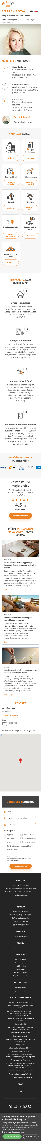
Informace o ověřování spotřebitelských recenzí (20, 1020)
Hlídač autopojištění (20, 973)
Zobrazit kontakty (10, 715)
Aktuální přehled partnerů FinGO (20, 1048)
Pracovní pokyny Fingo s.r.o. (20, 1060)
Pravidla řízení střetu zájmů (20, 1033)
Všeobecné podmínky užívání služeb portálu (20, 1007)
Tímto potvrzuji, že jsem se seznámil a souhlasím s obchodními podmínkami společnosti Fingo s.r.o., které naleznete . (21, 858)
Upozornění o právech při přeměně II (20, 1077)
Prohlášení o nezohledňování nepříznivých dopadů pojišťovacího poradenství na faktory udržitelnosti (20, 1065)
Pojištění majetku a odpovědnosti (20, 846)
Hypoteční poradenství (20, 921)
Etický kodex (20, 1045)
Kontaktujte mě (21, 866)
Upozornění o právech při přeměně (20, 1074)
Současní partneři (20, 987)
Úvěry (9, 842)
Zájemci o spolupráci (20, 991)
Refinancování (29, 834)
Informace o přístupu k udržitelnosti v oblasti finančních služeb (20, 1028)
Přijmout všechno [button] (12, 1136)
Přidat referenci (20, 516)
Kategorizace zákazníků (20, 1036)
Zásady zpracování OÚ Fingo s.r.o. (20, 1002)
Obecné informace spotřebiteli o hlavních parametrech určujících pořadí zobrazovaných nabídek (20, 1013)
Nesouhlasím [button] (31, 1136)
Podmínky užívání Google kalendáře (20, 1071)
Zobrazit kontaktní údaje (24, 122)
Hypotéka (10, 834)
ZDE (17, 860)
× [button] (38, 1115)
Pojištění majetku (20, 969)
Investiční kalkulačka (20, 936)
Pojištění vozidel (30, 842)
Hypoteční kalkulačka (20, 911)
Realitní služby (12, 850)
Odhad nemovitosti (20, 948)
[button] (20, 1132)
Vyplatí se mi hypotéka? (21, 925)
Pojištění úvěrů (20, 966)
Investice (10, 838)
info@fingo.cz (23, 895)
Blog (20, 1084)
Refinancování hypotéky (20, 918)
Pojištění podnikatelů (20, 976)
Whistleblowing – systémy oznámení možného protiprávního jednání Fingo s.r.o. (20, 1055)
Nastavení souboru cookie (20, 1051)
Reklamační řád (20, 1024)
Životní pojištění (30, 838)
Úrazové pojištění (20, 963)
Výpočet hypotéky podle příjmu (20, 915)
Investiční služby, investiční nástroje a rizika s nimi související (20, 1040)
